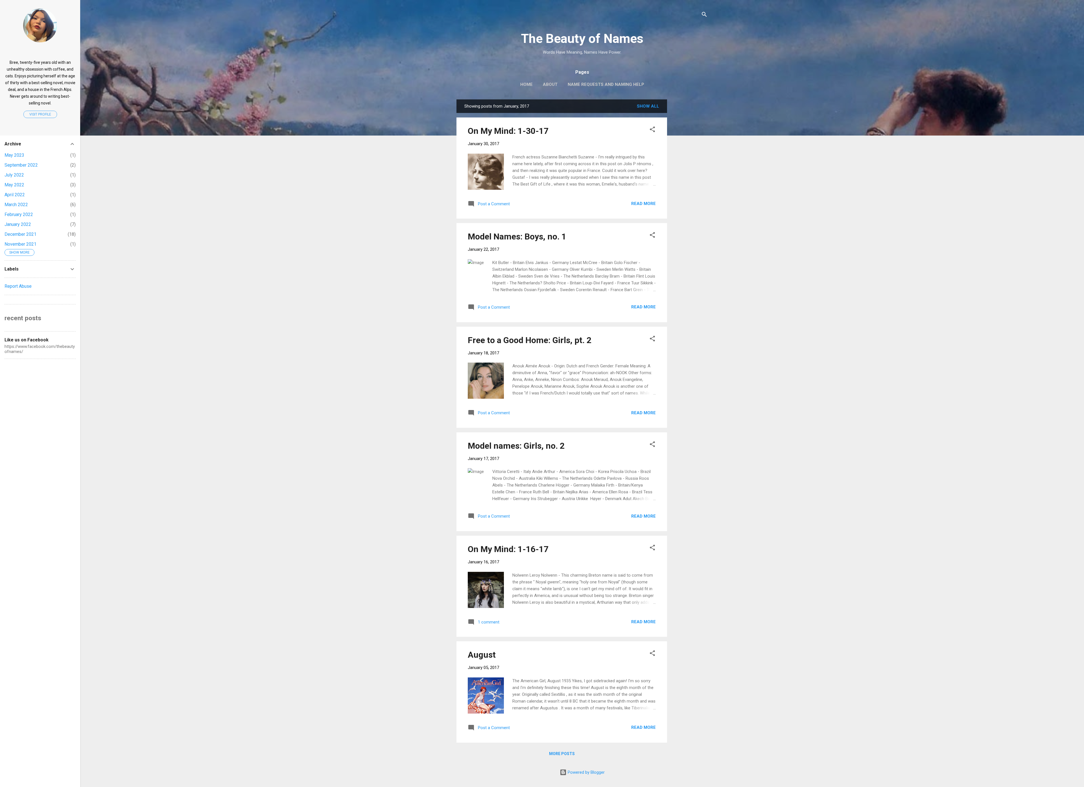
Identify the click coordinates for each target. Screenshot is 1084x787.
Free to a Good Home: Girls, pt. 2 (529, 340)
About (550, 84)
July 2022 (14, 175)
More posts (562, 753)
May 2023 (14, 155)
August (482, 655)
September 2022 (21, 165)
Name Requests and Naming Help (606, 84)
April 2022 (15, 194)
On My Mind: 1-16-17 (508, 549)
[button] (652, 130)
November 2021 (20, 244)
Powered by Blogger (586, 772)
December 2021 (20, 234)
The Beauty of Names (582, 38)
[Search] (704, 15)
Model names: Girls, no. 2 (516, 446)
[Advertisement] (714, 134)
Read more (643, 203)
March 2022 (16, 204)
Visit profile (40, 114)
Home (526, 84)
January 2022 (18, 224)
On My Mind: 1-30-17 (508, 131)
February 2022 (19, 214)
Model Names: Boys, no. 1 (517, 236)
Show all (648, 106)
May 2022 (14, 185)
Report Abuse (18, 286)
